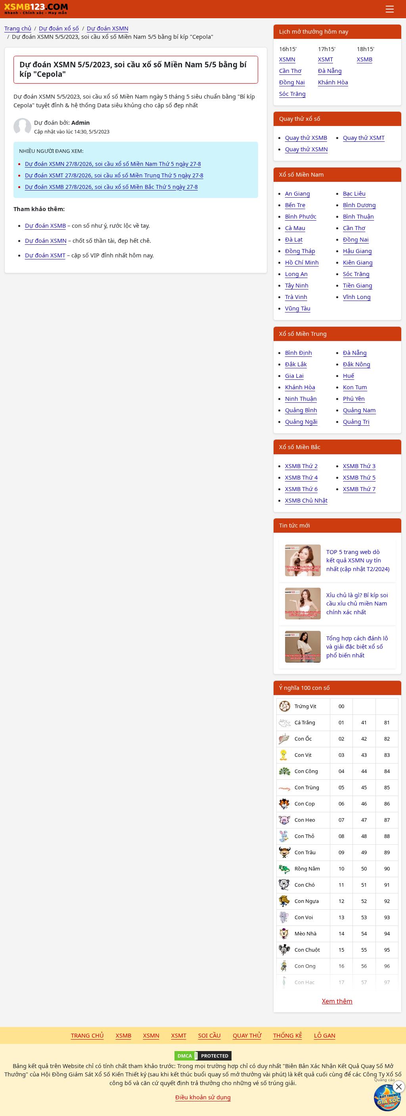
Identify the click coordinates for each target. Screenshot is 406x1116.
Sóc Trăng (292, 93)
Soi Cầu (209, 1035)
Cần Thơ (290, 70)
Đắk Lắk (296, 364)
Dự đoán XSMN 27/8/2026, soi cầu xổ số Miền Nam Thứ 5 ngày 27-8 (113, 164)
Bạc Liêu (354, 193)
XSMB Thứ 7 (359, 489)
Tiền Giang (357, 285)
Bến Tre (295, 205)
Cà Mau (295, 228)
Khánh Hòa (333, 82)
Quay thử (247, 1035)
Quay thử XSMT (364, 137)
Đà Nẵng (330, 70)
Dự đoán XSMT (45, 255)
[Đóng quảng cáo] (399, 1086)
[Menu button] (390, 9)
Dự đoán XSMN (46, 240)
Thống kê (287, 1035)
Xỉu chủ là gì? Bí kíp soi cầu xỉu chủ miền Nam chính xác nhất (357, 603)
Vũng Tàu (297, 308)
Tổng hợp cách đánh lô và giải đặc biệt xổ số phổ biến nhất (357, 646)
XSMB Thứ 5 (359, 477)
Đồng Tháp (300, 251)
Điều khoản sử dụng (203, 1097)
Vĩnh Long (357, 297)
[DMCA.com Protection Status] (203, 1056)
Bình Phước (300, 216)
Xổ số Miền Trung (303, 333)
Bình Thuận (358, 216)
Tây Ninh (296, 285)
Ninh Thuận (301, 398)
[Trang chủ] (36, 9)
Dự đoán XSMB (45, 225)
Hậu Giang (357, 251)
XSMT (325, 59)
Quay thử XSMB (306, 137)
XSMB (364, 59)
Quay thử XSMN (306, 149)
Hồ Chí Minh (302, 262)
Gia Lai (294, 375)
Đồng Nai (292, 82)
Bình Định (298, 352)
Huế (348, 375)
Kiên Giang (358, 262)
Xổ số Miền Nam (301, 174)
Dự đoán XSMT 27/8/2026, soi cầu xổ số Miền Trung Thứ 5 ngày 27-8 (114, 175)
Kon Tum (355, 387)
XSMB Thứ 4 (301, 477)
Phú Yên (354, 398)
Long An (296, 274)
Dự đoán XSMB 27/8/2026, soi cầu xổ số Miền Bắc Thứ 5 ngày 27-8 (111, 186)
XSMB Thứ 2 (301, 466)
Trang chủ (87, 1035)
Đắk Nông (356, 364)
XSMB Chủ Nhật (306, 500)
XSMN (287, 59)
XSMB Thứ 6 (301, 489)
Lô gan (324, 1035)
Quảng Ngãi (301, 421)
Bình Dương (359, 205)
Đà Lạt (294, 239)
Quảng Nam (359, 410)
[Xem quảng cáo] (387, 1097)
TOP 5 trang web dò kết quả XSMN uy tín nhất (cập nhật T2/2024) (357, 560)
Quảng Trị (356, 421)
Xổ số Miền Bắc (299, 447)
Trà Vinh (296, 297)
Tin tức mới (294, 525)
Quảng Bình (301, 410)
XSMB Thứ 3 (359, 466)
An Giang (297, 193)
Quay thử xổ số (299, 118)
